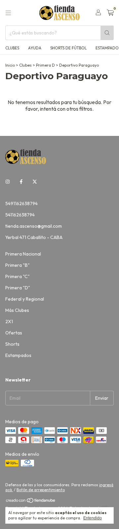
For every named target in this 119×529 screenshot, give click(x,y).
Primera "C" (17, 276)
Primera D (45, 65)
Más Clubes (17, 310)
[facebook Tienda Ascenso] (21, 182)
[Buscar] (107, 33)
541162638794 (20, 215)
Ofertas (13, 333)
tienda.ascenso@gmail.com (33, 226)
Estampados (18, 355)
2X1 (9, 321)
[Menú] (8, 13)
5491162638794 (21, 203)
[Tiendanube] (31, 501)
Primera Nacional (23, 254)
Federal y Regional (24, 299)
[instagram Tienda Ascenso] (7, 182)
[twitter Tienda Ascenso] (34, 182)
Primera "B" (17, 265)
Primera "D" (17, 288)
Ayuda (34, 47)
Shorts (12, 344)
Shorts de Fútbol (68, 47)
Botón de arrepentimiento (41, 489)
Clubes (12, 47)
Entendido (92, 518)
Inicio (10, 65)
